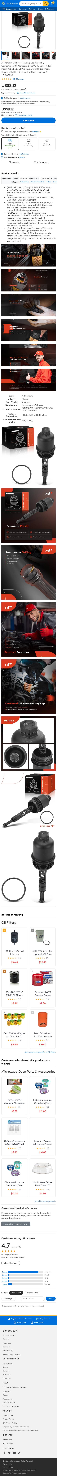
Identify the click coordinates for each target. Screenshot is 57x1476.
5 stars (4, 1272)
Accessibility (8, 1399)
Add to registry (42, 162)
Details (22, 157)
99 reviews (20, 79)
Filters (48, 182)
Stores (5, 1367)
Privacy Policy (8, 1419)
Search (50, 1298)
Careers (6, 1339)
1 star (5, 1284)
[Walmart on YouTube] (14, 1453)
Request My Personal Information (16, 1426)
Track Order (21, 1322)
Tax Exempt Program (11, 1406)
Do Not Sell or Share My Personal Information (20, 1430)
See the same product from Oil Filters (40, 1052)
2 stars (4, 1281)
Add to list (15, 162)
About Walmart (9, 1335)
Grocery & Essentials (46, 9)
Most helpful (8, 1298)
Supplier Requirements (11, 1354)
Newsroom (7, 1343)
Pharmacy (7, 1391)
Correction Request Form (16, 1223)
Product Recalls (9, 1402)
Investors (6, 1346)
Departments (11, 9)
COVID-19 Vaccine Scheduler (14, 1387)
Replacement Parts (38, 182)
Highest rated (32, 1292)
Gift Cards (7, 1378)
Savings (32, 9)
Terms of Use (8, 1415)
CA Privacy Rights (10, 1423)
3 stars (4, 1278)
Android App (8, 1443)
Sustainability (8, 1350)
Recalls (5, 1395)
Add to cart (28, 120)
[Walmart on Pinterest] (19, 1453)
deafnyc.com (25, 98)
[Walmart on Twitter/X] (9, 1453)
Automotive (24, 182)
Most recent (16, 1292)
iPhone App (7, 1439)
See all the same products (45, 1201)
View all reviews (10, 1263)
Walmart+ (7, 1374)
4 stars (4, 1275)
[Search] (46, 3)
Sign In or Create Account (21, 1319)
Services (22, 9)
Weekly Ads (38, 1322)
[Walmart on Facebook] (4, 1453)
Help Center (44, 1319)
